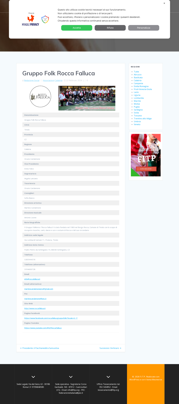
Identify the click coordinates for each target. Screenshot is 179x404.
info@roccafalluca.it (32, 279)
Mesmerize (157, 379)
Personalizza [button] (143, 27)
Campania (138, 83)
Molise (137, 104)
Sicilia (136, 112)
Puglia (137, 106)
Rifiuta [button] (110, 27)
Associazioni (48, 80)
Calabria (58, 80)
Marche (137, 101)
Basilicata (138, 77)
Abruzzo (137, 74)
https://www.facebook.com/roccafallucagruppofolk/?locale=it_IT (51, 318)
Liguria (137, 95)
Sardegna (138, 109)
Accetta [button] (77, 27)
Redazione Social (31, 80)
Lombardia (139, 98)
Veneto (137, 124)
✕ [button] (164, 3)
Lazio (136, 92)
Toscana (138, 115)
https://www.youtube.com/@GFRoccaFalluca (42, 328)
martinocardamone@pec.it (35, 298)
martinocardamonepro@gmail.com (38, 289)
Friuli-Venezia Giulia (143, 89)
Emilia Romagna (141, 86)
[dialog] (89, 19)
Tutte (136, 71)
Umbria (137, 121)
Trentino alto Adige (143, 118)
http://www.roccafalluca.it (35, 308)
